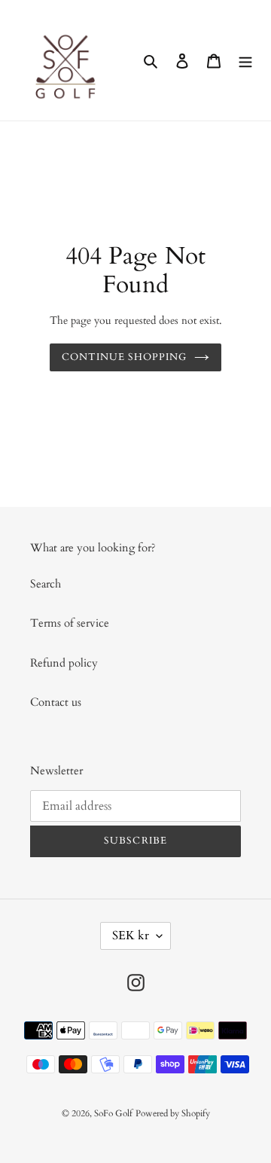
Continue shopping (124, 357)
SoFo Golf (113, 1113)
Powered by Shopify (173, 1113)
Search (45, 583)
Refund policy (64, 662)
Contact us (55, 702)
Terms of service (69, 622)
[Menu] (245, 60)
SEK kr (130, 935)
